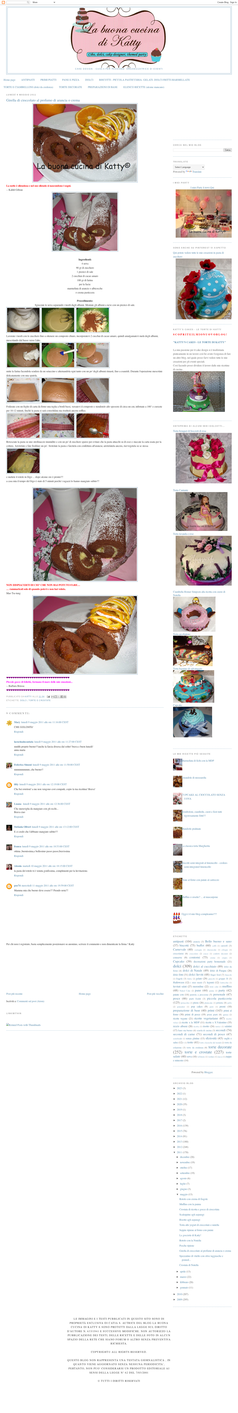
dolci (23, 700)
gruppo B (223, 978)
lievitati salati (180, 986)
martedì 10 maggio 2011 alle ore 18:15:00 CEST (48, 866)
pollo (229, 1002)
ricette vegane (180, 1018)
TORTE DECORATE (70, 87)
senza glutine (192, 1038)
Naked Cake (185, 990)
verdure (211, 1056)
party (222, 990)
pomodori (181, 1006)
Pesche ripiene (186, 1245)
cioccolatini (178, 953)
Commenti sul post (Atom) (30, 1001)
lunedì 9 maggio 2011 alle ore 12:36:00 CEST (46, 803)
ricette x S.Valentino (216, 1022)
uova (189, 1056)
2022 (180, 1093)
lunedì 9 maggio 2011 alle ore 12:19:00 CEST (43, 784)
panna (211, 990)
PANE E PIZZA (70, 79)
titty (16, 784)
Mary (17, 722)
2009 (180, 1299)
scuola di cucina (204, 1030)
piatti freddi (195, 998)
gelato (199, 978)
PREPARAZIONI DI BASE (103, 87)
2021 (180, 1098)
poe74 (17, 885)
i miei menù (196, 982)
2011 (180, 1152)
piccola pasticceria (219, 998)
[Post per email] (48, 696)
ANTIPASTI (28, 79)
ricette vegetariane (206, 1018)
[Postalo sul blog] (55, 696)
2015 (180, 1131)
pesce (176, 998)
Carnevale (179, 949)
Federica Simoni (23, 764)
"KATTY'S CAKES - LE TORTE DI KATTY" (199, 342)
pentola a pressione (199, 994)
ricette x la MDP (190, 1022)
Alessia (18, 866)
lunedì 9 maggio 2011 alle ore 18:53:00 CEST (45, 846)
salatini (228, 1026)
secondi (221, 1030)
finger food (215, 974)
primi (211, 1010)
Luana (18, 804)
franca (17, 846)
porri (212, 1006)
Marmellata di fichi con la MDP (198, 760)
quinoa (225, 1014)
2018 (180, 1114)
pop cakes (197, 1006)
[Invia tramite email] (52, 696)
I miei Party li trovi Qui (202, 187)
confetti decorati (220, 953)
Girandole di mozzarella (194, 777)
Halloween (178, 982)
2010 (180, 1294)
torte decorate (220, 1047)
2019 (180, 1109)
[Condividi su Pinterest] (65, 696)
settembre (185, 1173)
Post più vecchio (155, 993)
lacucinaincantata (23, 741)
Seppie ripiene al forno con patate (196, 1230)
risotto (206, 1026)
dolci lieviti (196, 974)
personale (219, 994)
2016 (180, 1125)
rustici (218, 1026)
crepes (224, 957)
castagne (198, 949)
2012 (180, 1147)
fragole (179, 978)
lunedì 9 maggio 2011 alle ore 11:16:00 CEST (44, 722)
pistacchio (185, 1002)
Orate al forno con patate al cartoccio (200, 879)
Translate (197, 171)
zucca (219, 1056)
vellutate (201, 1056)
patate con (178, 994)
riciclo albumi (180, 1026)
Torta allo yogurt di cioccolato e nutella (199, 1224)
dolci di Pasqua (218, 970)
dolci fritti (178, 974)
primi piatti (212, 1014)
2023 (180, 1088)
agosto (183, 1178)
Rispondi (18, 731)
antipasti (178, 941)
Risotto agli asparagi (189, 1219)
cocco (205, 953)
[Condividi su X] (58, 696)
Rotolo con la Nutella (190, 1240)
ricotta (196, 1026)
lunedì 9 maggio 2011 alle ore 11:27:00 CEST (58, 741)
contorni (194, 957)
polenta (219, 1002)
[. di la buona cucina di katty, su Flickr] (85, 673)
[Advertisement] (30, 968)
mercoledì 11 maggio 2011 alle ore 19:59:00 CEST (48, 885)
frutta (189, 978)
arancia (196, 941)
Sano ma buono (185, 1030)
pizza (195, 1002)
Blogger (208, 1072)
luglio (183, 1183)
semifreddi (177, 1038)
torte (190, 1042)
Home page (9, 79)
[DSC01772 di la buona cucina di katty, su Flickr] (85, 580)
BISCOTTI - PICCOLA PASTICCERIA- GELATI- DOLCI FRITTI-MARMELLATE (144, 79)
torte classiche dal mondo (210, 1042)
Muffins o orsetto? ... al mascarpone (200, 897)
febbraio (184, 1282)
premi (222, 1006)
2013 (180, 1141)
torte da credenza (195, 1047)
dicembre (185, 1157)
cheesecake (211, 949)
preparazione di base (186, 1010)
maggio (184, 1194)
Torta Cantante (180, 490)
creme (212, 957)
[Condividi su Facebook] (61, 696)
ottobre (184, 1167)
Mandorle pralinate (191, 828)
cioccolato (193, 953)
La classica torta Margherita (196, 845)
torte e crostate (39, 700)
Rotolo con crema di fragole (193, 1199)
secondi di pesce (214, 1034)
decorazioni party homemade (210, 961)
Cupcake (178, 961)
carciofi (224, 945)
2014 (180, 1136)
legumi (210, 982)
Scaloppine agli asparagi (191, 1214)
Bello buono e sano (218, 941)
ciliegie (224, 949)
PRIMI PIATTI (48, 79)
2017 (180, 1120)
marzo (183, 1276)
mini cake (214, 986)
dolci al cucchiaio (204, 966)
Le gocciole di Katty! (190, 1235)
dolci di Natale (192, 970)
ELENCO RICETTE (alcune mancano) (143, 87)
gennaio (184, 1287)
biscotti (184, 945)
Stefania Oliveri (22, 827)
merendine (198, 986)
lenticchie (224, 982)
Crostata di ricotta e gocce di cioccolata (199, 1209)
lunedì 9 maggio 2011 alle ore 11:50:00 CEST (56, 764)
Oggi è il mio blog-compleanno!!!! (199, 914)
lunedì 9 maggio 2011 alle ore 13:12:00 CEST (55, 826)
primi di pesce (192, 1014)
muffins (227, 986)
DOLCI (89, 79)
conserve (177, 957)
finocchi (228, 974)
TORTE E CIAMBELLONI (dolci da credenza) (28, 87)
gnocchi (211, 978)
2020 (180, 1104)
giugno (184, 1189)
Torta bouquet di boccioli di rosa (189, 431)
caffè (214, 945)
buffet (200, 945)
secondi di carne (184, 1034)
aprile (183, 1271)
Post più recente (14, 993)
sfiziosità (211, 1038)
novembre (185, 1162)
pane (198, 990)
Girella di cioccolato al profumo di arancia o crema (205, 1250)
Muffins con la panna (190, 1204)
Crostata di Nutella (188, 1265)
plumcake (208, 1002)
